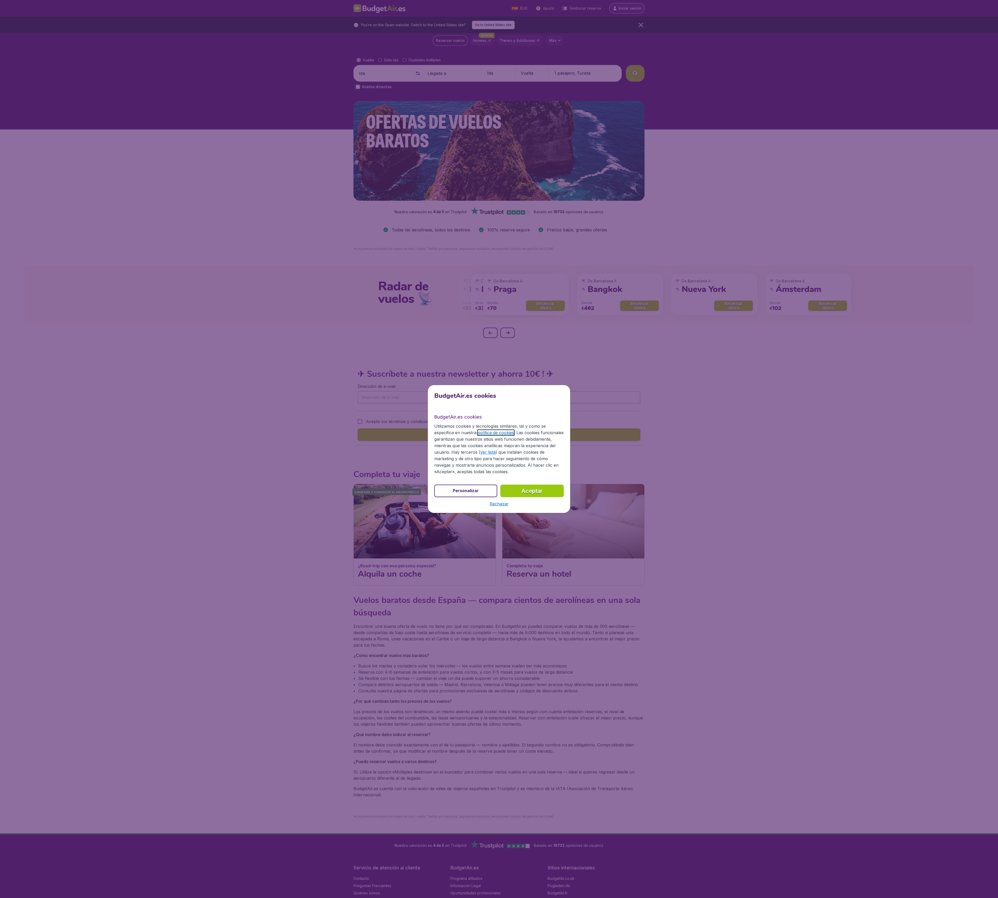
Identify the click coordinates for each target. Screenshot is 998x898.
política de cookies (496, 432)
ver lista (488, 452)
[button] (499, 503)
